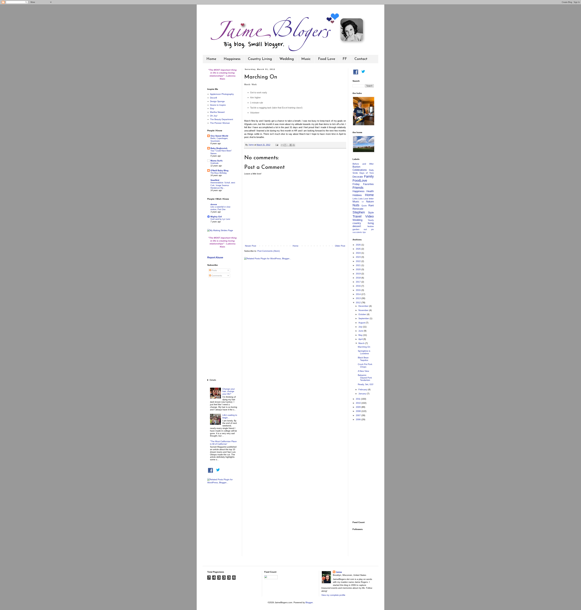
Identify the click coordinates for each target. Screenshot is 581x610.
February (363, 389)
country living (363, 223)
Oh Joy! (213, 115)
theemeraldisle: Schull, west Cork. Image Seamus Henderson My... (222, 185)
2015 (358, 290)
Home (211, 59)
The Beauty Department (221, 119)
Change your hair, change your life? (228, 391)
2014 (358, 294)
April (360, 339)
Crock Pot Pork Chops (365, 365)
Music (306, 59)
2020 (358, 269)
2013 (358, 298)
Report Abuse (215, 257)
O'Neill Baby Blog (219, 170)
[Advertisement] (222, 328)
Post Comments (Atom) (268, 251)
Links (355, 198)
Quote (364, 206)
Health (370, 191)
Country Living (260, 59)
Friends (358, 188)
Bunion (356, 166)
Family (369, 176)
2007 (358, 415)
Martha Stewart (217, 112)
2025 (358, 249)
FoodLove (360, 180)
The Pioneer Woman (220, 123)
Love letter (368, 198)
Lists (360, 198)
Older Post (340, 246)
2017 (358, 282)
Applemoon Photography (222, 94)
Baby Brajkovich (218, 148)
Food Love (326, 59)
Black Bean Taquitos (363, 358)
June (361, 331)
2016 (358, 286)
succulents (357, 232)
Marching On (364, 347)
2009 (358, 407)
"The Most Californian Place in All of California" (223, 442)
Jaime (339, 572)
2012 (358, 302)
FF (345, 59)
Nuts (356, 205)
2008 (358, 411)
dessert (357, 226)
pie (372, 229)
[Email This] (282, 145)
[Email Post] (277, 145)
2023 (358, 257)
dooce (213, 204)
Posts (214, 270)
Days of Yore (366, 173)
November (363, 310)
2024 (358, 253)
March (361, 343)
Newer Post (250, 246)
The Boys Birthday (218, 173)
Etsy (212, 108)
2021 (358, 265)
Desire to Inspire (218, 105)
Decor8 (213, 97)
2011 (358, 399)
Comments (216, 275)
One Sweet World (219, 136)
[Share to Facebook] (290, 145)
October (362, 314)
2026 (358, 245)
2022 (358, 261)
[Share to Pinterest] (293, 145)
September (364, 318)
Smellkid (214, 180)
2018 (358, 277)
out (365, 229)
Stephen (359, 212)
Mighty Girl (216, 216)
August (362, 322)
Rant (371, 205)
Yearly (371, 220)
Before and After (363, 164)
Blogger (309, 602)
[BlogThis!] (285, 145)
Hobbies (357, 195)
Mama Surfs (216, 160)
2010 (358, 403)
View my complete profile (333, 595)
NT (363, 202)
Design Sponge (217, 101)
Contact (361, 59)
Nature (370, 201)
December (363, 306)
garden (356, 229)
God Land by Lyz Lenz (220, 219)
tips (364, 232)
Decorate (358, 176)
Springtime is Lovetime (364, 352)
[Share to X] (287, 145)
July (360, 326)
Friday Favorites (363, 184)
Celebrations (360, 169)
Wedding (286, 59)
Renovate (358, 208)
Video (369, 216)
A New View (363, 371)
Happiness (232, 59)
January (362, 393)
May (360, 335)
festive (371, 226)
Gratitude (214, 163)
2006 (358, 419)
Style (371, 212)
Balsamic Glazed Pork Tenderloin (365, 377)
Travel (357, 216)
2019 (358, 273)
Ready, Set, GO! (365, 384)
